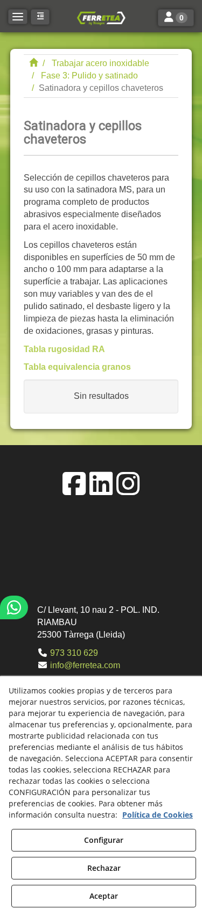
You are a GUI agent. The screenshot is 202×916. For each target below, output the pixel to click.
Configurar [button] (103, 840)
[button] (101, 17)
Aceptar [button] (103, 896)
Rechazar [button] (104, 868)
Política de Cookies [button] (157, 815)
